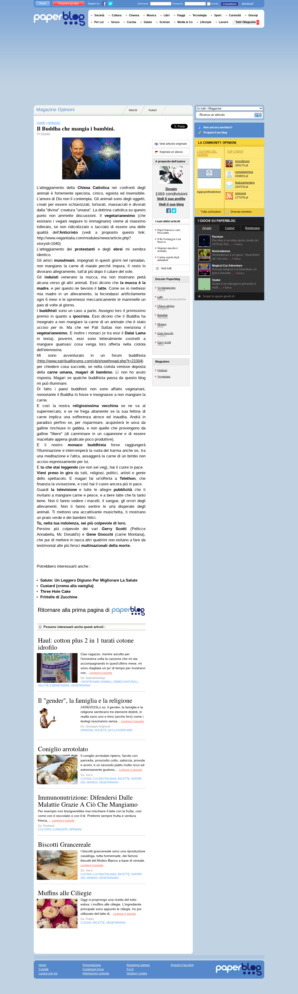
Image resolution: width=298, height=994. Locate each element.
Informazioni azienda (96, 973)
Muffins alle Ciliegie (64, 892)
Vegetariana (163, 376)
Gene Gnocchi (165, 333)
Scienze (164, 22)
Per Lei (99, 22)
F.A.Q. (130, 969)
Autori (153, 110)
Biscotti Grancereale (64, 844)
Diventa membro (241, 211)
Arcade (206, 228)
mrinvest (240, 193)
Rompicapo (252, 228)
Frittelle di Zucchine (58, 597)
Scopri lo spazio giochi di (218, 296)
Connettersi (229, 4)
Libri (166, 15)
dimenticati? (248, 3)
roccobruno (242, 161)
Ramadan (162, 315)
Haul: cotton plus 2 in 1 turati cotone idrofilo (86, 643)
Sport (217, 15)
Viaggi (181, 15)
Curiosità (235, 15)
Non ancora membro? (217, 127)
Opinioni (162, 370)
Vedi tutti (166, 268)
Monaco (161, 324)
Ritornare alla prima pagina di (74, 610)
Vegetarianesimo (166, 287)
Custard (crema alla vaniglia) (67, 586)
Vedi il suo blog (171, 204)
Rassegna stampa (138, 965)
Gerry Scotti (164, 342)
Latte (160, 296)
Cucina (131, 22)
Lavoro (223, 22)
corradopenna (244, 172)
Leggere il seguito (100, 673)
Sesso (115, 22)
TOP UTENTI (235, 151)
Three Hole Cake (55, 591)
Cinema (134, 15)
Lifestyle (205, 22)
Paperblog (59, 18)
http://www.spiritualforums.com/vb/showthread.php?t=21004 (90, 361)
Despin (45, 133)
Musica (151, 15)
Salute (148, 22)
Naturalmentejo (245, 182)
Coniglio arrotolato (63, 748)
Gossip (253, 15)
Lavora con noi (48, 973)
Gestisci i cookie (137, 973)
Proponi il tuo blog (215, 132)
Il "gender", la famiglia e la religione (85, 700)
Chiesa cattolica (165, 306)
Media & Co (185, 22)
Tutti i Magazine (246, 22)
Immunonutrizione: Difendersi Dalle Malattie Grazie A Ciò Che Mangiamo (88, 801)
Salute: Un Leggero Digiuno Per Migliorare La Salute (88, 580)
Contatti (43, 969)
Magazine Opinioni (55, 109)
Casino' (230, 228)
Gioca (238, 244)
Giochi (133, 110)
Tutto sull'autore (211, 211)
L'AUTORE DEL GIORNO (207, 153)
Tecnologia (200, 15)
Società (99, 15)
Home (42, 3)
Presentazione (92, 965)
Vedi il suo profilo (171, 199)
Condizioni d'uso (93, 969)
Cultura (117, 15)
